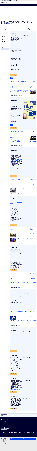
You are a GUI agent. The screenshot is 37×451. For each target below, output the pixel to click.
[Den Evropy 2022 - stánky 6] (13, 275)
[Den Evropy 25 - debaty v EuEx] (33, 138)
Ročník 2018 (3, 44)
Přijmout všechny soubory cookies (16, 438)
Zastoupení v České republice (4, 6)
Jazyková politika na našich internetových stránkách (15, 432)
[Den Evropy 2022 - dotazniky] (33, 284)
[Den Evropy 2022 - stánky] (20, 284)
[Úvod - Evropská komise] (5, 2)
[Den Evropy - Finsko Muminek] (26, 142)
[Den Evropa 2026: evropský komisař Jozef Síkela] (13, 88)
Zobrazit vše (20, 95)
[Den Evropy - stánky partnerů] (23, 135)
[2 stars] (2, 415)
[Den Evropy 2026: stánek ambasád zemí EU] (33, 88)
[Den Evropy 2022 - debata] (23, 277)
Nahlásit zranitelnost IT (4, 432)
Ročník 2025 (3, 36)
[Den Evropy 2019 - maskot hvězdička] (23, 315)
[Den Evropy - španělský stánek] (20, 142)
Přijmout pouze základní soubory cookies (29, 438)
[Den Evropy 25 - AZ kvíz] (13, 133)
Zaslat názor (10, 415)
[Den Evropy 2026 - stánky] (13, 83)
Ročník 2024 (3, 38)
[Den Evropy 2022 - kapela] (13, 280)
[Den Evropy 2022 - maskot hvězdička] (33, 280)
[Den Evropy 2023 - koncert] (23, 232)
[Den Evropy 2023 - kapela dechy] (13, 230)
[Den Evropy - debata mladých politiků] (13, 142)
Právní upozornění (3, 433)
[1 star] (1, 415)
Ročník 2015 (3, 49)
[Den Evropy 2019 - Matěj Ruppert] (13, 318)
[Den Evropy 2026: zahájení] (33, 92)
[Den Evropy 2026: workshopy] (13, 92)
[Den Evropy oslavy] (13, 181)
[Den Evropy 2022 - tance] (33, 275)
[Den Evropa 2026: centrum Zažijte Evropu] (33, 83)
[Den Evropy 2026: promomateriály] (23, 85)
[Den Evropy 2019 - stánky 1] (13, 322)
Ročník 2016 (3, 47)
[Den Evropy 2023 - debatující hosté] (13, 235)
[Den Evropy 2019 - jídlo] (20, 322)
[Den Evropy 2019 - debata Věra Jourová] (13, 313)
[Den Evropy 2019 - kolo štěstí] (33, 313)
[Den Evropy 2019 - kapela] (26, 322)
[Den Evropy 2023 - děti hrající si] (33, 230)
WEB (12, 77)
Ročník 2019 (3, 42)
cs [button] (32, 3)
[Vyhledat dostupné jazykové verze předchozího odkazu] (11, 23)
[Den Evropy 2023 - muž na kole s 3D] (26, 240)
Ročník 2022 (3, 41)
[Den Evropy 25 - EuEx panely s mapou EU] (33, 142)
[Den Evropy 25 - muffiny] (33, 133)
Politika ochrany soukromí (29, 432)
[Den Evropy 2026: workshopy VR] (20, 92)
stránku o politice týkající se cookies (5, 442)
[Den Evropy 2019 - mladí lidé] (33, 318)
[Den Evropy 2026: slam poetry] (26, 92)
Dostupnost (8, 433)
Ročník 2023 (3, 39)
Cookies (24, 432)
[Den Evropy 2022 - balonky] (26, 284)
